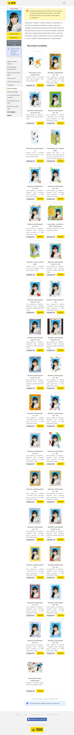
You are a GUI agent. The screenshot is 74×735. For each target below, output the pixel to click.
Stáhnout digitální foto (14, 43)
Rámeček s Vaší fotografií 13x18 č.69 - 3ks (55, 339)
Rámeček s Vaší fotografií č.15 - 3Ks (55, 376)
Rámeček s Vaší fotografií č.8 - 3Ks (55, 301)
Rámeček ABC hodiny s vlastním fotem (35, 679)
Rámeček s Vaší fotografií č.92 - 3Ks (55, 111)
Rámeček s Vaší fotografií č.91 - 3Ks (55, 74)
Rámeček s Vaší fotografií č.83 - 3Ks (55, 604)
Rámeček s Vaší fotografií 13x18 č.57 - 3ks (35, 339)
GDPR (25, 714)
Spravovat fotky (14, 34)
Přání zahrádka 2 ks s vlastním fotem (55, 149)
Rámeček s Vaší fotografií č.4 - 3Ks (35, 566)
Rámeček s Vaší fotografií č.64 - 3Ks (35, 528)
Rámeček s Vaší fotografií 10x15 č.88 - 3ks (35, 111)
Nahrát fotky (14, 38)
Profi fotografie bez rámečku (13, 96)
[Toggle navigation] (64, 3)
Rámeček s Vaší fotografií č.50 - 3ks (35, 187)
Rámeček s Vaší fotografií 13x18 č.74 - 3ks (55, 528)
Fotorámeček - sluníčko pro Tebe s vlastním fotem (55, 225)
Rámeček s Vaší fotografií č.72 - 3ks (55, 452)
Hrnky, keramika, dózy (13, 81)
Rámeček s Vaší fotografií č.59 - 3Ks (35, 452)
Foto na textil (11, 78)
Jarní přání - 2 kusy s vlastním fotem (34, 263)
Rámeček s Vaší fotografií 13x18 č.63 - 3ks (55, 263)
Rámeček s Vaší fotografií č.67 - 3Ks (55, 490)
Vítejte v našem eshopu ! (12, 62)
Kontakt (18, 714)
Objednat (40, 85)
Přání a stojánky (12, 88)
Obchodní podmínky (36, 714)
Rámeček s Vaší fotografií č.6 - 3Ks (35, 490)
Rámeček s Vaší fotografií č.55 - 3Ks (35, 604)
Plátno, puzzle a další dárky (13, 74)
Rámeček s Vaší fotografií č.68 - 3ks (35, 641)
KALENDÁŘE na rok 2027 (13, 102)
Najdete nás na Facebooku (38, 719)
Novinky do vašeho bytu (13, 107)
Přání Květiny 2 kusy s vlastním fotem (35, 74)
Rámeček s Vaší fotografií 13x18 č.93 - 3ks (35, 376)
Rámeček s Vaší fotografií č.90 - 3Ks (55, 641)
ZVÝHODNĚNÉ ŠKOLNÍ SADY (12, 68)
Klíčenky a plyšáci (12, 92)
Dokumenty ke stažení (52, 714)
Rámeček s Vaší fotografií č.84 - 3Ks (35, 225)
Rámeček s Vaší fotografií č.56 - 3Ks (55, 566)
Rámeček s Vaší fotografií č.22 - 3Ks (35, 414)
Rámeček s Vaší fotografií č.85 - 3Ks (55, 414)
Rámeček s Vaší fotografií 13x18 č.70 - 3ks (35, 301)
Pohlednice (10, 85)
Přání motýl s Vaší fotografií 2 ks (35, 149)
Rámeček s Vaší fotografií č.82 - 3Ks (55, 187)
